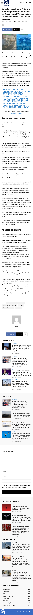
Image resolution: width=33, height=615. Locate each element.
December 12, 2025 (16, 113)
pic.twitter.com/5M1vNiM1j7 (16, 107)
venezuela (18, 307)
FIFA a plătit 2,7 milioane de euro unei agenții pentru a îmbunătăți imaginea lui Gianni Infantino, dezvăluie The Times (21, 373)
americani (9, 303)
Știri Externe (6, 19)
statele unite (6, 307)
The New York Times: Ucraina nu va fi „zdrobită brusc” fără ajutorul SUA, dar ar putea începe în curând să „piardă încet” (21, 548)
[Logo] (6, 3)
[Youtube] (26, 2)
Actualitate (14, 356)
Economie (14, 570)
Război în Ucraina (16, 379)
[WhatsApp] (26, 611)
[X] (23, 2)
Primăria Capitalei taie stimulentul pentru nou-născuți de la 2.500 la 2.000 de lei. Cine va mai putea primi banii (21, 425)
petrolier (14, 305)
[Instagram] (21, 2)
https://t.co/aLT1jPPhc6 (14, 105)
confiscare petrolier (19, 303)
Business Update (16, 504)
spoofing (21, 305)
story (12, 307)
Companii (14, 513)
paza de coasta (6, 305)
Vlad (7, 25)
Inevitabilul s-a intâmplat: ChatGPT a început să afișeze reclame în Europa (21, 508)
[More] (22, 29)
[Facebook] (18, 2)
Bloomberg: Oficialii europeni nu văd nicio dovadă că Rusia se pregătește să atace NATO (21, 415)
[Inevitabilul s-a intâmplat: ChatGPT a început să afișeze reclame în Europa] (6, 507)
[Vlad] (3, 25)
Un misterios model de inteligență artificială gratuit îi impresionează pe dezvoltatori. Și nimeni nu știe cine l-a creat (21, 518)
